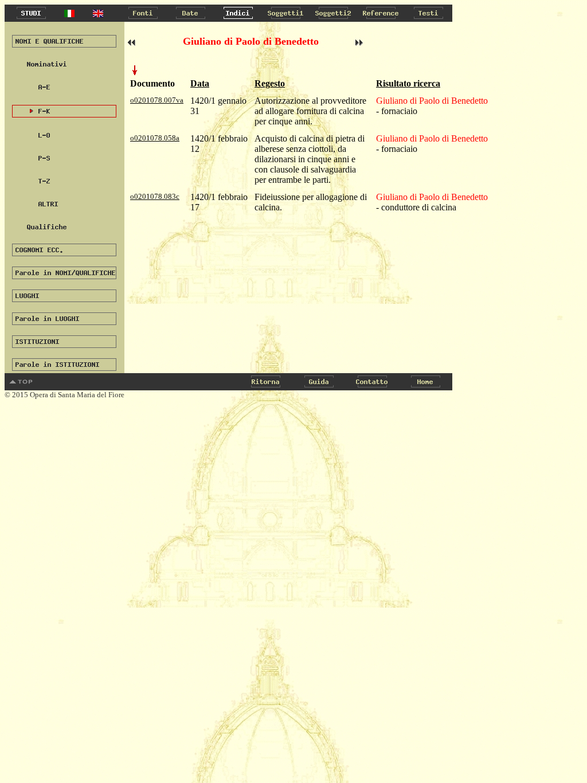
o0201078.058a (154, 138)
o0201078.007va (156, 100)
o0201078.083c (154, 196)
